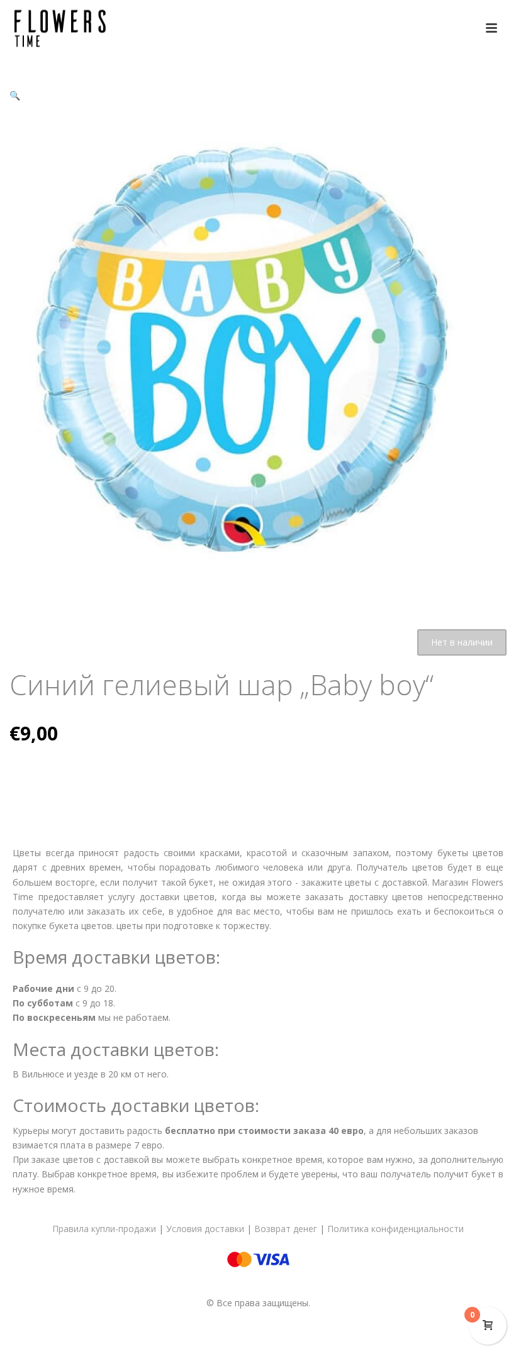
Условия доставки (205, 1229)
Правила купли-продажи (104, 1229)
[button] (14, 95)
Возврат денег (285, 1229)
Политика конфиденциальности (395, 1229)
